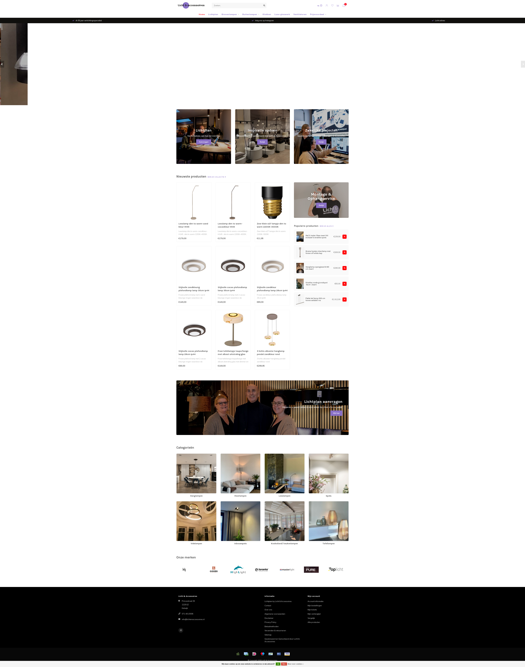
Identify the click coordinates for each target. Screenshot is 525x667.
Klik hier (336, 413)
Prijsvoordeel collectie (332, 70)
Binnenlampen (229, 14)
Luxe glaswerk (282, 14)
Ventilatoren (300, 14)
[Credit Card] (246, 654)
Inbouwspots (226, 502)
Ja (278, 664)
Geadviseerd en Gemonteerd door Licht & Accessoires (282, 640)
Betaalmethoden (272, 626)
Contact (268, 605)
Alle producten (314, 622)
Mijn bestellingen (315, 605)
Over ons (268, 610)
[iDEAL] (254, 654)
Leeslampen (270, 455)
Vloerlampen (226, 455)
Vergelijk (311, 618)
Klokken (267, 14)
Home (202, 14)
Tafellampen (314, 502)
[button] (2, 64)
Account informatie (315, 601)
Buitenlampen (249, 14)
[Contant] (237, 654)
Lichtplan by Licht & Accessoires (278, 601)
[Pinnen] (278, 654)
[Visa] (287, 654)
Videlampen (182, 502)
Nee (284, 664)
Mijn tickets (312, 610)
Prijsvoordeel (317, 14)
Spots (311, 455)
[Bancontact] (270, 654)
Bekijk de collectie (306, 70)
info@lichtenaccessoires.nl (193, 619)
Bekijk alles (326, 226)
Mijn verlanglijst (314, 614)
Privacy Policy (270, 622)
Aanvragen (203, 142)
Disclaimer (269, 618)
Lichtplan (213, 14)
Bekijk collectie (216, 177)
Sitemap (268, 635)
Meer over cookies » (296, 664)
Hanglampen (182, 455)
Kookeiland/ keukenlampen (276, 502)
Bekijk (262, 142)
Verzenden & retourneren (275, 630)
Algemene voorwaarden (275, 614)
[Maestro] (262, 654)
